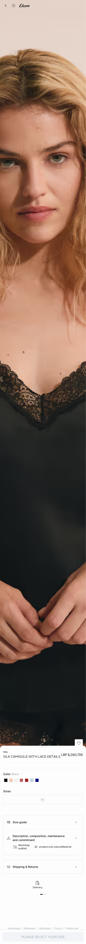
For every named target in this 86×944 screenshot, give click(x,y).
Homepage (14, 928)
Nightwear (30, 928)
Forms (58, 928)
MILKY (5, 752)
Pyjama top (71, 928)
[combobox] (43, 799)
